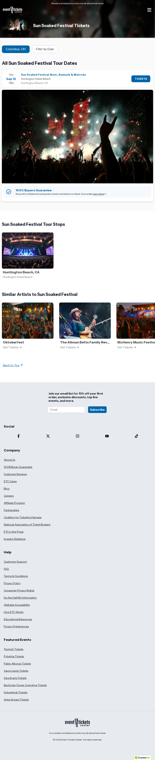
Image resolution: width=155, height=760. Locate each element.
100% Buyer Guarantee (18, 467)
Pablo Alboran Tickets (17, 663)
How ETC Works (13, 612)
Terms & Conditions (16, 576)
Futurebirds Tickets (15, 692)
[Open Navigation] (149, 10)
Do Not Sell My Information (20, 597)
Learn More (98, 193)
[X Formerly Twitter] (48, 436)
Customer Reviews (15, 474)
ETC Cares (10, 481)
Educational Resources (18, 619)
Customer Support (15, 561)
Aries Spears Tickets (16, 699)
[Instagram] (77, 436)
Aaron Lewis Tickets (16, 670)
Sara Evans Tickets (15, 678)
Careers (9, 495)
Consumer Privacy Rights (19, 590)
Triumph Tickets (13, 649)
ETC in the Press (13, 531)
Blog (6, 488)
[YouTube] (107, 436)
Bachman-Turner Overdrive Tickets (25, 685)
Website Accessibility (17, 605)
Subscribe (97, 409)
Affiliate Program (14, 503)
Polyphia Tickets (14, 656)
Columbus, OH (16, 49)
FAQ (6, 569)
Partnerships (11, 510)
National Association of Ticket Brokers (27, 524)
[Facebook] (18, 436)
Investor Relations (15, 539)
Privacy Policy (12, 583)
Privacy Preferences (16, 626)
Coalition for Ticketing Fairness (22, 517)
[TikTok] (136, 436)
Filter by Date (45, 49)
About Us (9, 459)
